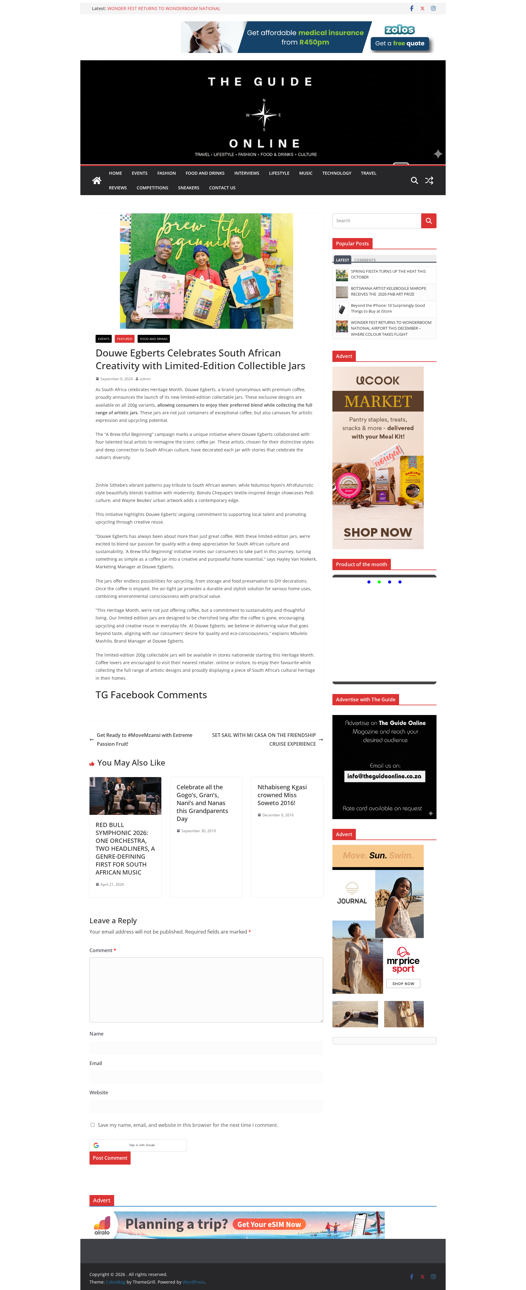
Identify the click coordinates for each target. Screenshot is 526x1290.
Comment (102, 950)
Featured (124, 339)
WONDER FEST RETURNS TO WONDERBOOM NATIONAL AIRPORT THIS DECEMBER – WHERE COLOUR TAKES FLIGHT (166, 11)
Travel (369, 173)
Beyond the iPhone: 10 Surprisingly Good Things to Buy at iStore (388, 308)
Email (95, 1063)
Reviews (118, 188)
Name (96, 1033)
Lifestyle (279, 173)
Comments (365, 260)
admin (145, 378)
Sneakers (188, 188)
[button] (138, 1145)
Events (140, 173)
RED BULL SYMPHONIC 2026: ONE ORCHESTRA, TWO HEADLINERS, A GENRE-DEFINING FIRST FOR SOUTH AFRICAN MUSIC (125, 848)
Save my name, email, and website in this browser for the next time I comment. (188, 1125)
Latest (342, 260)
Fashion (166, 173)
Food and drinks (205, 173)
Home (115, 173)
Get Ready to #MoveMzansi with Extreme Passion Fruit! (144, 739)
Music (306, 173)
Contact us (222, 188)
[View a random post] (429, 180)
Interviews (246, 173)
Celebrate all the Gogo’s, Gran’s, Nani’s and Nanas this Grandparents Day (202, 803)
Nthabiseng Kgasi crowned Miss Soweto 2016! (282, 795)
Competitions (152, 188)
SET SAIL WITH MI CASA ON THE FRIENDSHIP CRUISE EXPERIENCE (264, 739)
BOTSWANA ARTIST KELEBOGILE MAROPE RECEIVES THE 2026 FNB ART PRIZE (388, 291)
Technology (336, 173)
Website (98, 1092)
